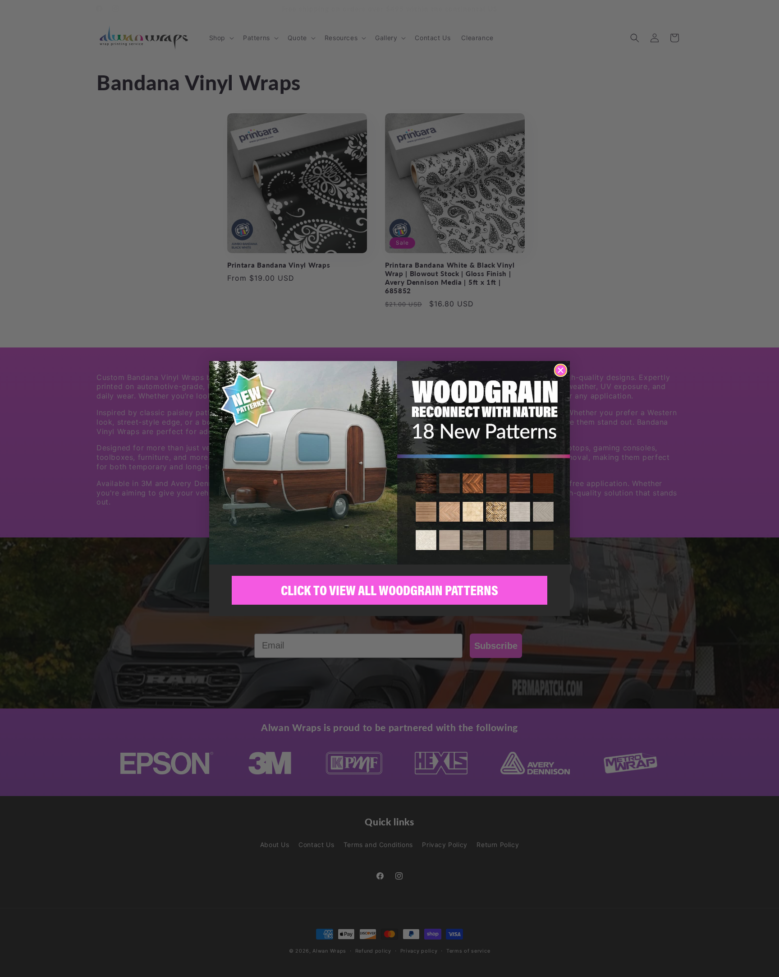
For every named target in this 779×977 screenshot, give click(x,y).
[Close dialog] (560, 370)
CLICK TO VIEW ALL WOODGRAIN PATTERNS (389, 590)
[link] (389, 462)
